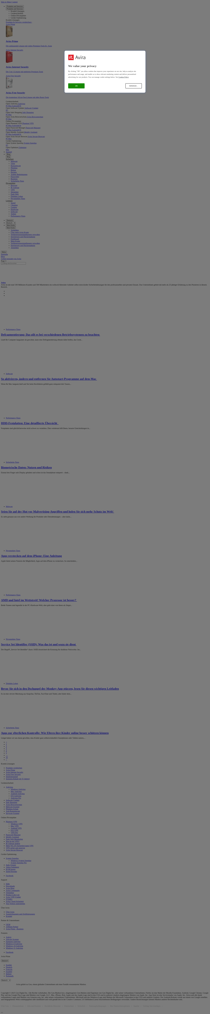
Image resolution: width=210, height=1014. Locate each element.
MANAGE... (133, 86)
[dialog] (105, 72)
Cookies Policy (123, 77)
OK (76, 86)
